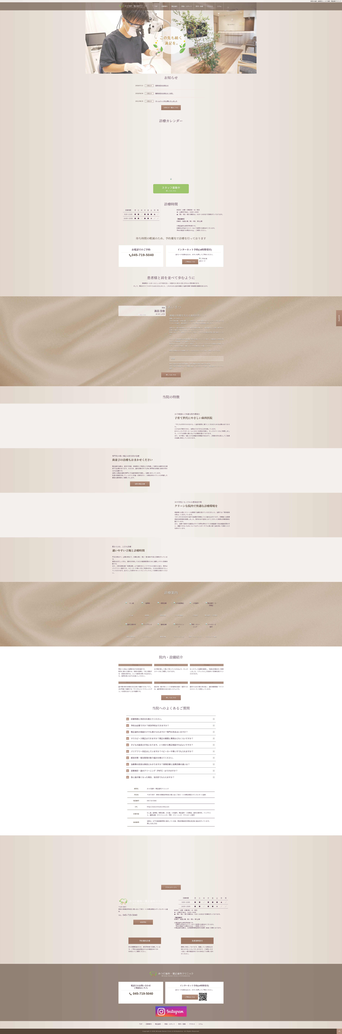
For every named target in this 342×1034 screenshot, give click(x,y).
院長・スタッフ (187, 6)
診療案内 (164, 6)
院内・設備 (199, 6)
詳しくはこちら (171, 375)
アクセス (210, 6)
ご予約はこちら (190, 262)
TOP (155, 6)
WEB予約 (140, 949)
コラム (219, 6)
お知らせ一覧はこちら (171, 107)
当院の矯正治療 (140, 484)
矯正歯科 (174, 6)
